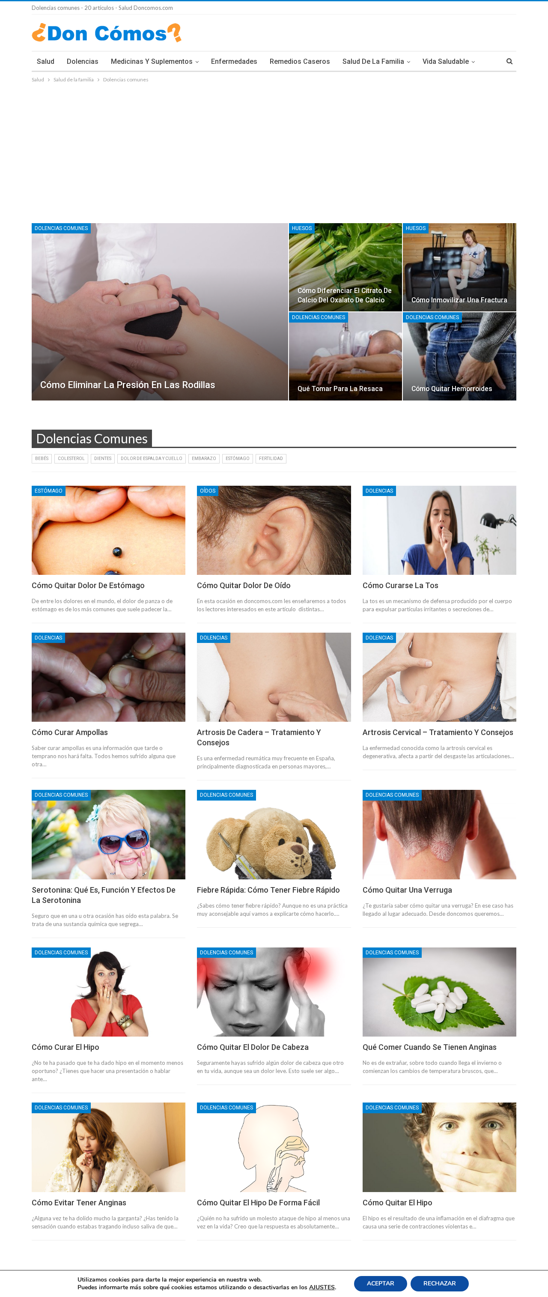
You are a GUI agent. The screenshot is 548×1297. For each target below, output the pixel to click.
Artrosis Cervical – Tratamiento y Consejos (438, 732)
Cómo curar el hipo (65, 1047)
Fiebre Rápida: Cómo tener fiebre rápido (268, 889)
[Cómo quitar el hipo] (439, 1147)
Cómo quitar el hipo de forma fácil (258, 1202)
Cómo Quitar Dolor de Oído (244, 585)
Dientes (102, 458)
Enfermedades (234, 61)
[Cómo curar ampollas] (108, 677)
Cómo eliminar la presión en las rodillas (127, 385)
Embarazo (204, 458)
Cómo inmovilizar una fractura (459, 300)
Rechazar (439, 1283)
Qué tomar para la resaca (340, 389)
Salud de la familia (373, 61)
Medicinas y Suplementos (152, 61)
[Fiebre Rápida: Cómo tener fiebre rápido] (274, 834)
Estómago (238, 458)
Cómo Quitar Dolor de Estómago (88, 585)
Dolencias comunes (61, 228)
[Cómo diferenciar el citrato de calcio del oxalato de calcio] (345, 267)
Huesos (302, 228)
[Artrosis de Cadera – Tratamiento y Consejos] (274, 677)
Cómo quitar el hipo (397, 1202)
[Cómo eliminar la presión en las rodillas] (160, 312)
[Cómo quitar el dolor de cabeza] (274, 992)
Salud (45, 61)
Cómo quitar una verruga (407, 889)
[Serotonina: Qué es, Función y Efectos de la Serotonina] (108, 834)
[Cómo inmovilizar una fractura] (459, 267)
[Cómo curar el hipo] (108, 992)
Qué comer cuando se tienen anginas (430, 1047)
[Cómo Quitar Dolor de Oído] (274, 530)
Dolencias (82, 61)
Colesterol (71, 458)
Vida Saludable (446, 61)
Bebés (41, 458)
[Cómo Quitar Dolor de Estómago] (108, 530)
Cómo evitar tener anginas (79, 1202)
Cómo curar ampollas (70, 732)
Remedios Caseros (300, 61)
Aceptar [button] (380, 1283)
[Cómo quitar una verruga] (439, 834)
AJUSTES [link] (322, 1287)
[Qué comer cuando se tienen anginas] (439, 992)
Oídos (207, 491)
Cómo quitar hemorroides (451, 389)
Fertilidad (271, 458)
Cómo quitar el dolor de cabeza (253, 1047)
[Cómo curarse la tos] (439, 530)
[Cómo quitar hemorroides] (459, 356)
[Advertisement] (274, 149)
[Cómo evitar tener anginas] (108, 1147)
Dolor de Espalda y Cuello (151, 458)
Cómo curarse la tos (400, 585)
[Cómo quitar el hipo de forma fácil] (274, 1147)
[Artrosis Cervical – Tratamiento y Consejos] (439, 677)
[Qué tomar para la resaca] (345, 356)
